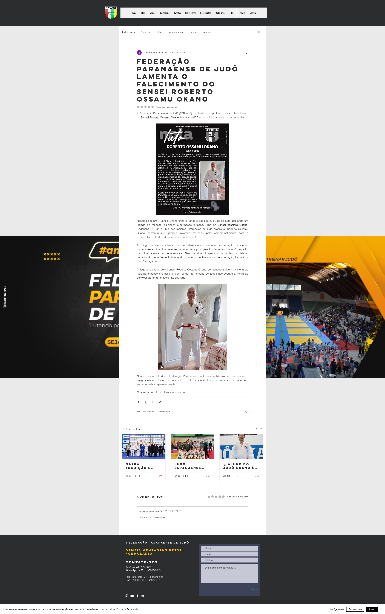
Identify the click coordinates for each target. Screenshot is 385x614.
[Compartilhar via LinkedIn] (153, 402)
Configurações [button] (337, 609)
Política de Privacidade (127, 609)
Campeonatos (175, 31)
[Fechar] (381, 609)
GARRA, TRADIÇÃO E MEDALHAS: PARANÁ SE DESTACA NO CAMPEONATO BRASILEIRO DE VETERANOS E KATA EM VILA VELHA (141, 466)
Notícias (145, 31)
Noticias (206, 31)
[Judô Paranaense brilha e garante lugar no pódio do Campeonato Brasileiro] (192, 446)
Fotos (159, 31)
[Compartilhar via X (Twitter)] (145, 402)
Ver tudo (259, 428)
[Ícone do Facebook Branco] (137, 596)
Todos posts (128, 31)
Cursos (192, 31)
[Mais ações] (246, 52)
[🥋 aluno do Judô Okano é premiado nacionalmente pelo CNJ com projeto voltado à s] (241, 446)
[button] (259, 32)
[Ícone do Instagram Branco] (127, 596)
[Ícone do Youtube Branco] (132, 596)
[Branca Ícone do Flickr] (143, 596)
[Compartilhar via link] (160, 402)
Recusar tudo (355, 609)
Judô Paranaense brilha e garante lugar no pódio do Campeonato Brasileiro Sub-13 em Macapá (192, 466)
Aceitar (372, 609)
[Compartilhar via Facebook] (138, 402)
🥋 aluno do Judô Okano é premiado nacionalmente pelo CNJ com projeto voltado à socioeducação (241, 466)
